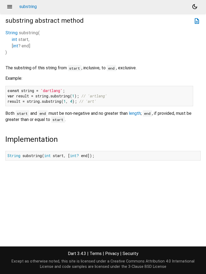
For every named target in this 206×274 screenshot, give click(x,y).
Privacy (112, 253)
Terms (96, 253)
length (135, 113)
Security (130, 253)
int (14, 39)
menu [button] (9, 6)
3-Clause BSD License (147, 266)
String (11, 32)
